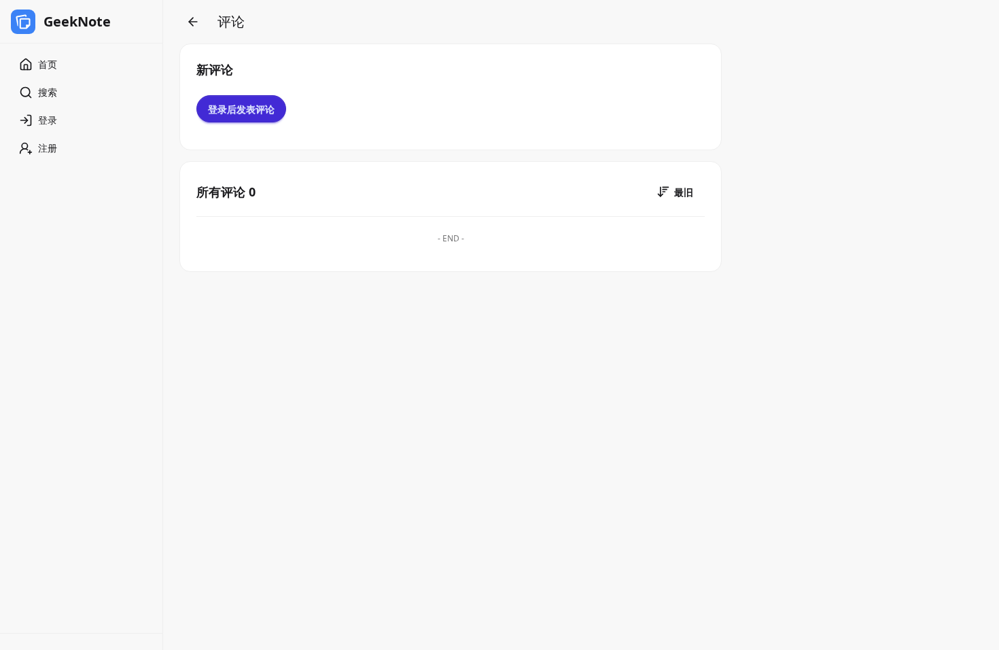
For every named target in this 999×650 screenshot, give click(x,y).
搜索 (47, 92)
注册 (47, 147)
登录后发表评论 (241, 109)
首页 (47, 64)
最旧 (683, 192)
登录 (47, 120)
